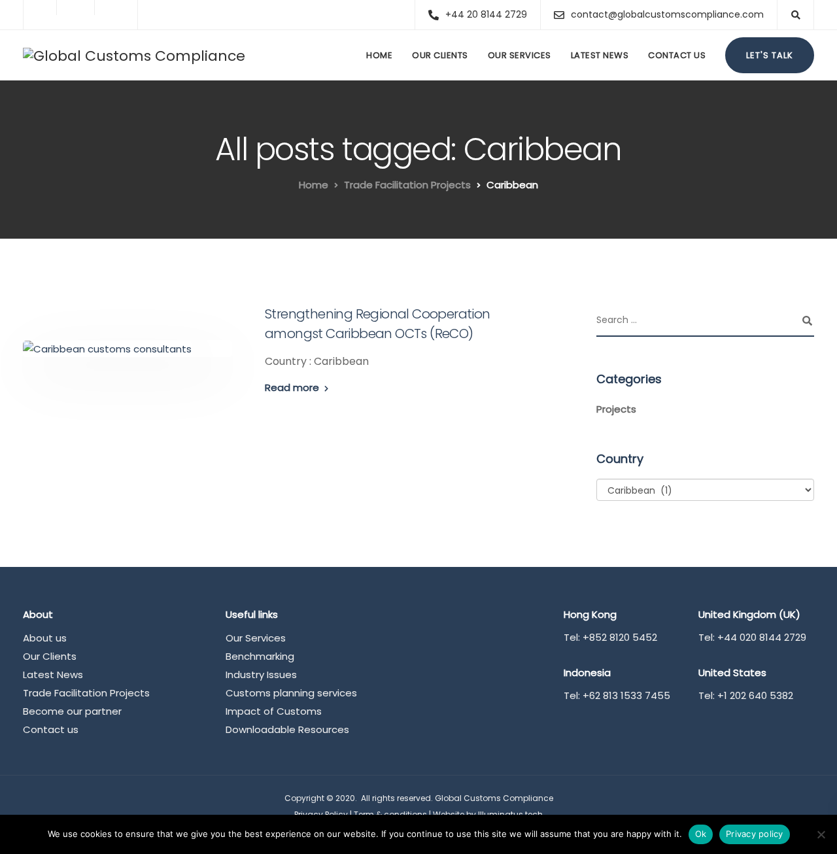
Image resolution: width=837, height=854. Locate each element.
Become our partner (72, 711)
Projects (616, 409)
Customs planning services (291, 693)
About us (45, 638)
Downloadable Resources (287, 729)
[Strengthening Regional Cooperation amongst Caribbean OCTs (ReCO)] (107, 348)
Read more (292, 387)
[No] (820, 834)
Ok (701, 833)
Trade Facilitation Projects (86, 693)
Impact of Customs (274, 711)
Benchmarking (260, 656)
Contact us (677, 55)
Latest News (600, 55)
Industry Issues (261, 674)
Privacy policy (754, 833)
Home (379, 55)
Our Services (519, 55)
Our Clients (440, 55)
